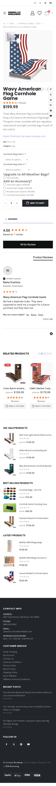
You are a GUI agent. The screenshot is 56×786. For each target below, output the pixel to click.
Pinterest (50, 110)
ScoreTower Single (19, 188)
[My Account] (32, 13)
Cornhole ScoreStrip (20, 195)
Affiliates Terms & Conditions (16, 679)
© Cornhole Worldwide (13, 762)
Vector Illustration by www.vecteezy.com (24, 136)
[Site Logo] (14, 13)
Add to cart (37, 203)
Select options (16, 406)
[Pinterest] (45, 3)
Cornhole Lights (18, 184)
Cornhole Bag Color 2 (14, 164)
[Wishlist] (39, 13)
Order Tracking (10, 651)
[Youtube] (50, 3)
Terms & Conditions (12, 662)
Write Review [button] (28, 244)
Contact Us (8, 658)
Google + (50, 105)
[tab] (43, 258)
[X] (40, 3)
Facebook (50, 89)
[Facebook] (35, 3)
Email (50, 115)
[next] (47, 89)
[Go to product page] (9, 438)
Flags (13, 146)
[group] (28, 230)
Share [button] (40, 314)
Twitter (50, 94)
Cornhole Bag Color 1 (14, 154)
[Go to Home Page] (4, 23)
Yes (12, 177)
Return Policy (9, 669)
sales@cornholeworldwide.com (17, 631)
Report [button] (34, 314)
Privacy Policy (9, 665)
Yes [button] (27, 314)
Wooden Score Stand (21, 191)
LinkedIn (50, 99)
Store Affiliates (9, 675)
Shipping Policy (10, 672)
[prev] (43, 89)
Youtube (28, 744)
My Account (8, 655)
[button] (5, 13)
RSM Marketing (12, 766)
